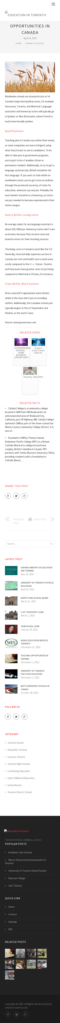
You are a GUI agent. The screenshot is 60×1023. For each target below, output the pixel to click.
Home (19, 43)
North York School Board (34, 598)
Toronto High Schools (19, 763)
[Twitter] (16, 496)
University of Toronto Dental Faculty (27, 870)
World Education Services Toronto (34, 642)
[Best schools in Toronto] (31, 964)
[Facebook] (8, 496)
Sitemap (12, 921)
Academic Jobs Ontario (20, 852)
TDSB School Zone (30, 626)
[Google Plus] (25, 496)
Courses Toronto (16, 756)
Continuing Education (19, 771)
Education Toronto (17, 749)
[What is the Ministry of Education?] (42, 964)
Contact (12, 914)
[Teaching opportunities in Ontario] (9, 953)
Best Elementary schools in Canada (35, 688)
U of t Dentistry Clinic (32, 612)
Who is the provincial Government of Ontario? (25, 861)
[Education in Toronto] (25, 14)
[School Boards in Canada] (31, 953)
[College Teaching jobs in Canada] (9, 964)
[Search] (51, 543)
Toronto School (34, 43)
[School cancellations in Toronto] (9, 975)
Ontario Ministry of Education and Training (36, 569)
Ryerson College (16, 878)
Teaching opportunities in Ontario (34, 657)
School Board (14, 785)
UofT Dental (15, 885)
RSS (10, 929)
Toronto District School (20, 792)
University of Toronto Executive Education (32, 672)
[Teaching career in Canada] (42, 953)
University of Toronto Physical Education (37, 584)
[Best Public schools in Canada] (20, 964)
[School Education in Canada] (20, 953)
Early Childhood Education (21, 778)
